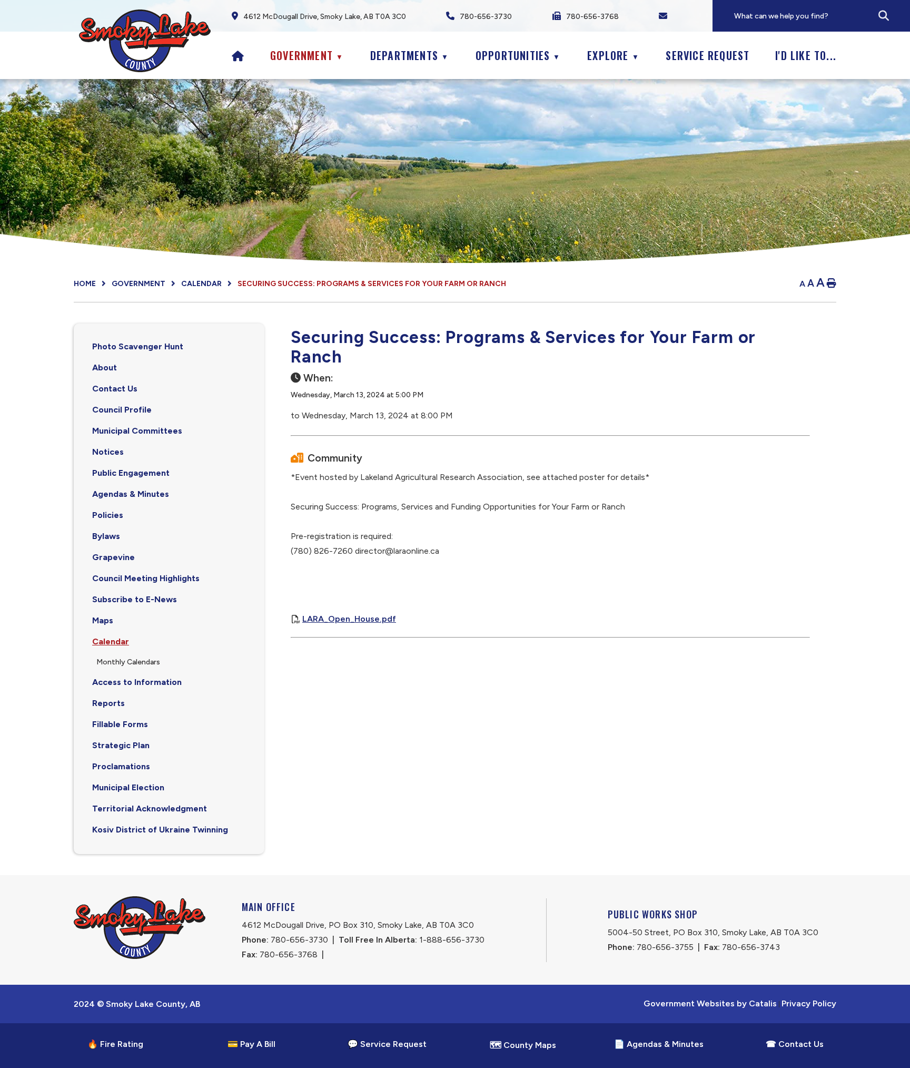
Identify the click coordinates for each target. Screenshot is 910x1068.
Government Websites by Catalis (710, 1003)
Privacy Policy (809, 1003)
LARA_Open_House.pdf (349, 619)
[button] (883, 16)
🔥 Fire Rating (115, 1044)
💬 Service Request (387, 1044)
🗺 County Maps (523, 1045)
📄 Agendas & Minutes (659, 1044)
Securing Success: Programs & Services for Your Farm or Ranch (372, 283)
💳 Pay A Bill (251, 1044)
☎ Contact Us (795, 1044)
